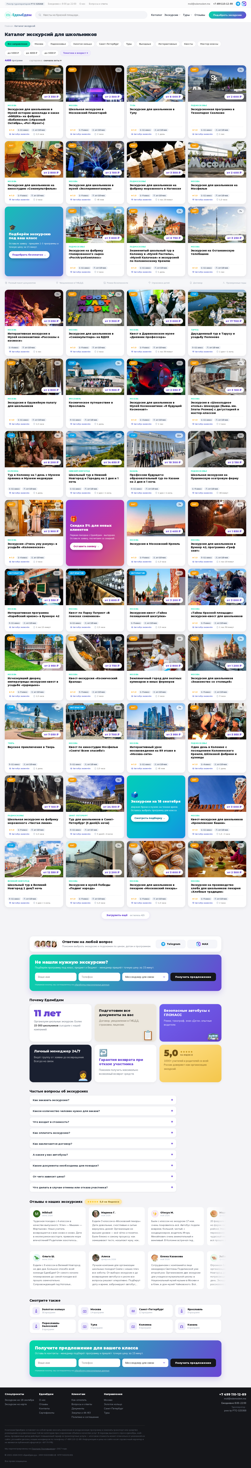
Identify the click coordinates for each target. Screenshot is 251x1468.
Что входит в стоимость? (51, 1122)
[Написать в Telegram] (238, 4)
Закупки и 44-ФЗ (81, 1412)
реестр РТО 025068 (235, 1410)
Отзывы (199, 15)
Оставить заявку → (86, 546)
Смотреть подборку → (149, 818)
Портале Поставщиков (43, 1448)
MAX (205, 944)
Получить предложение (193, 976)
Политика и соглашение (85, 1416)
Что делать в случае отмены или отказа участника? (70, 1187)
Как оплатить (79, 1399)
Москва (108, 1399)
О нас (82, 3)
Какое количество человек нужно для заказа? (66, 1111)
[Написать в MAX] (244, 4)
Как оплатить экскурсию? (51, 1132)
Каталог (156, 15)
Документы (78, 1408)
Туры (186, 15)
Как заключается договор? (52, 1143)
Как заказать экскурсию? (51, 1100)
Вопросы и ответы (98, 3)
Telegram (173, 944)
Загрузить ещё (125, 915)
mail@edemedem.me (199, 3)
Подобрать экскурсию (227, 15)
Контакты (44, 1408)
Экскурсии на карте (16, 1404)
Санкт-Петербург (113, 1408)
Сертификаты (46, 1412)
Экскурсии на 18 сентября (19, 1399)
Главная (9, 26)
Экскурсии (171, 15)
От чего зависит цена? (49, 1176)
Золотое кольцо (113, 1404)
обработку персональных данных (91, 984)
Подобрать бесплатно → (29, 254)
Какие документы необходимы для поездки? (66, 1165)
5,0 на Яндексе (103, 1201)
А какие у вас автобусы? (50, 1154)
